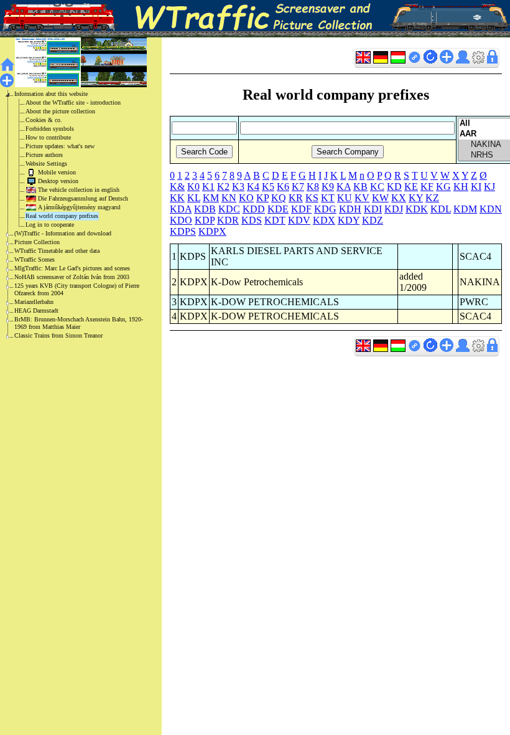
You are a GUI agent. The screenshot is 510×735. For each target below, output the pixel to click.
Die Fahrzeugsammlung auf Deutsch (83, 198)
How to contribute (48, 137)
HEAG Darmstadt (36, 310)
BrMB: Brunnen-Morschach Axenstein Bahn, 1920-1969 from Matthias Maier (78, 323)
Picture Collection (37, 242)
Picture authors (44, 154)
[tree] (70, 215)
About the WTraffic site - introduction (73, 102)
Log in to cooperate (50, 224)
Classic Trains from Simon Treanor (58, 335)
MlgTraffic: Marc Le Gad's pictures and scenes (72, 268)
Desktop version (58, 181)
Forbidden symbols (50, 128)
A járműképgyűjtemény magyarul (79, 207)
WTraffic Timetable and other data (57, 250)
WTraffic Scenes (34, 259)
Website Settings (46, 163)
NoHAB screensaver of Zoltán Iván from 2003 (71, 276)
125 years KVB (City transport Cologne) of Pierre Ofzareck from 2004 (76, 289)
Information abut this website (51, 93)
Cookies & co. (44, 119)
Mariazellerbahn (33, 301)
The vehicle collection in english (78, 189)
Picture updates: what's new (60, 146)
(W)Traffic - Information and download (62, 233)
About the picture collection (60, 111)
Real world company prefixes (62, 215)
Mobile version (57, 172)
